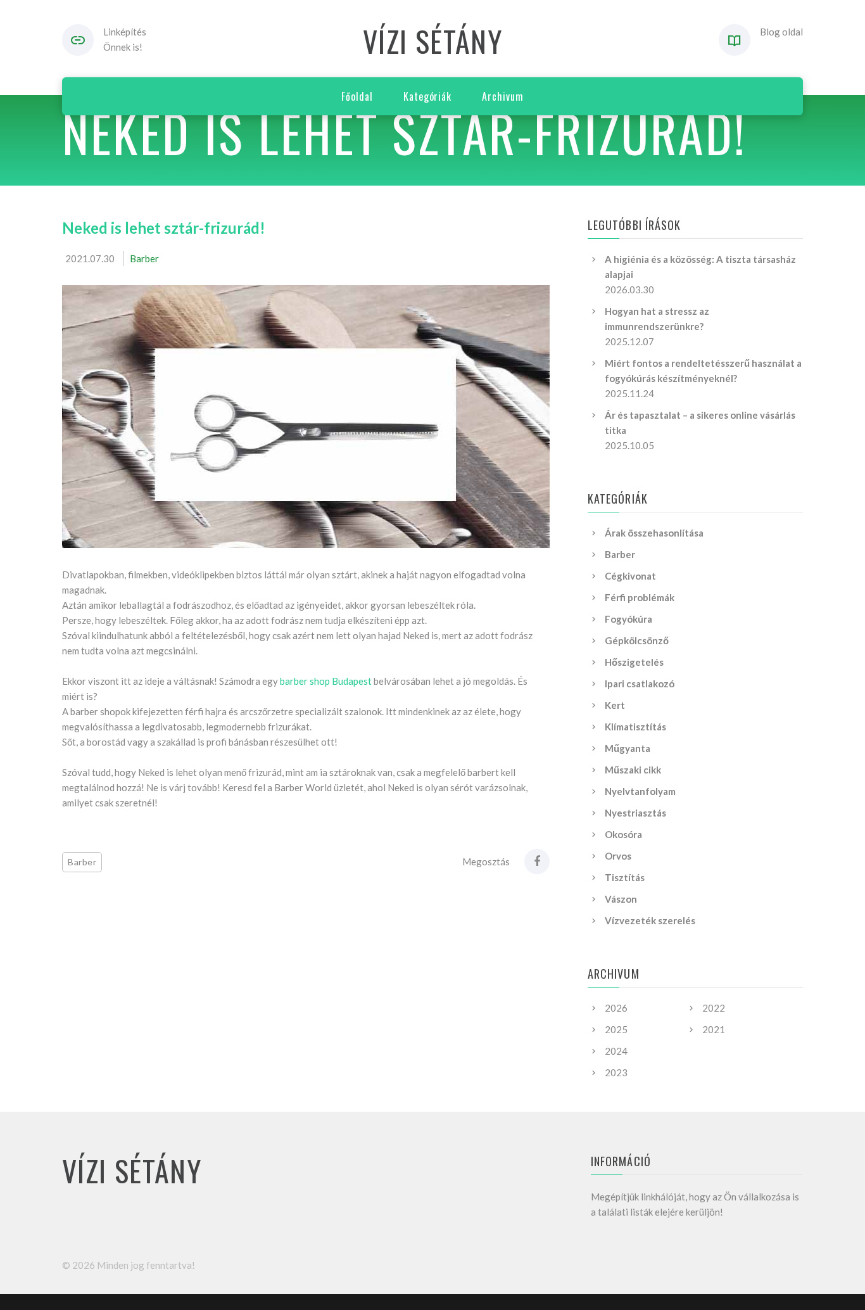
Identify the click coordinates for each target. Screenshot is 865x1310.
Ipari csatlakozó (639, 683)
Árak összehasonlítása (654, 532)
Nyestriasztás (635, 812)
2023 (616, 1072)
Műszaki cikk (633, 769)
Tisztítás (625, 877)
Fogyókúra (628, 619)
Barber (144, 258)
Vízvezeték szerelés (650, 920)
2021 (713, 1029)
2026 (616, 1008)
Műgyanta (627, 748)
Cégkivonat (630, 576)
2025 (616, 1029)
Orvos (618, 856)
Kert (615, 705)
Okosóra (623, 834)
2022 (713, 1008)
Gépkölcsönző (637, 640)
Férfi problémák (639, 597)
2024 (616, 1051)
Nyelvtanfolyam (640, 791)
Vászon (621, 899)
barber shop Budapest (326, 681)
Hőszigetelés (634, 662)
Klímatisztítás (635, 726)
